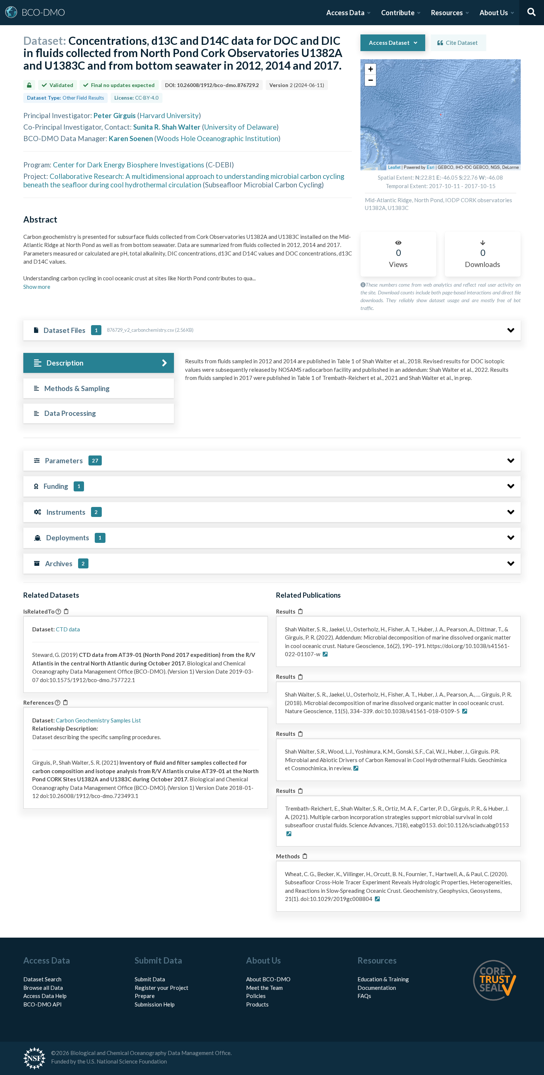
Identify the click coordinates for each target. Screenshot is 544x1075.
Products (257, 1004)
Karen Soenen (131, 138)
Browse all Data (43, 987)
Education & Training (383, 979)
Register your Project (161, 987)
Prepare (145, 995)
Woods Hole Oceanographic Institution (217, 138)
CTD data (68, 629)
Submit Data (150, 979)
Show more (36, 286)
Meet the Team (264, 987)
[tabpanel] (351, 372)
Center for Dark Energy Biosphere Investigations (128, 164)
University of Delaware (240, 127)
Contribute (397, 13)
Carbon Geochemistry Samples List (98, 720)
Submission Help (155, 1004)
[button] (370, 69)
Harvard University (169, 115)
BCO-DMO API (42, 1004)
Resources (447, 13)
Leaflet (394, 167)
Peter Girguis (115, 115)
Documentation (376, 987)
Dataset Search (42, 979)
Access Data (345, 13)
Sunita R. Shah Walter (167, 127)
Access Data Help (45, 995)
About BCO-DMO (268, 979)
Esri (430, 167)
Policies (256, 995)
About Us (494, 13)
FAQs (364, 995)
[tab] (98, 363)
